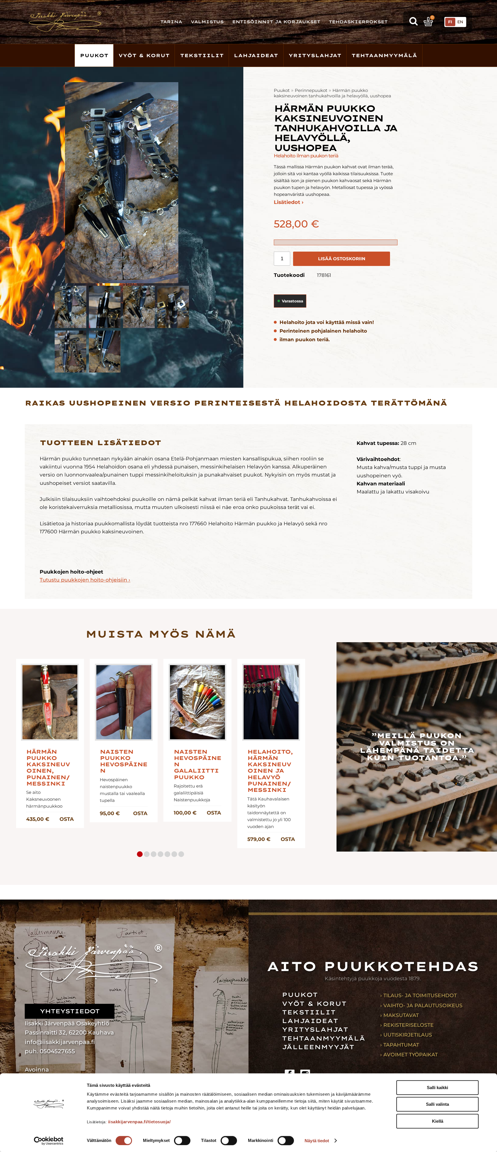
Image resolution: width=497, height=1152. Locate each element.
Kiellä (437, 1121)
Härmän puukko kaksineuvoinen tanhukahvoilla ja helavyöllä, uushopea (332, 93)
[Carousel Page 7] (181, 854)
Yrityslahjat (314, 55)
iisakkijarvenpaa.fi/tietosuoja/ (139, 1121)
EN (460, 21)
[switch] (182, 1140)
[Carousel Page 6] (174, 854)
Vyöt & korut (144, 55)
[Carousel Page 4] (160, 854)
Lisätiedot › (288, 202)
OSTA (67, 819)
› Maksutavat (399, 1015)
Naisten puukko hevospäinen (123, 761)
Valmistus (207, 21)
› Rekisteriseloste (407, 1025)
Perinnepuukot (311, 90)
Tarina (171, 21)
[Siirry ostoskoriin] (428, 21)
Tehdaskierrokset (358, 21)
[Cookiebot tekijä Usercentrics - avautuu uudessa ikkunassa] (49, 1140)
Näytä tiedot (317, 1140)
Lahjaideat (256, 55)
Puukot (94, 55)
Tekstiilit (202, 55)
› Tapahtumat (399, 1045)
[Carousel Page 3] (153, 854)
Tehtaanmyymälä (384, 55)
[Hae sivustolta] (413, 22)
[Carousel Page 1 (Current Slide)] (140, 854)
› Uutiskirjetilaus (406, 1035)
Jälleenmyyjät (318, 1047)
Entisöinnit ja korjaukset (276, 21)
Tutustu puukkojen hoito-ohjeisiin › (85, 580)
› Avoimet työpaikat (409, 1054)
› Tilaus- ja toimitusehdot (418, 995)
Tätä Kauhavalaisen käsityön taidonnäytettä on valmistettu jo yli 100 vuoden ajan (269, 812)
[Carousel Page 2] (147, 854)
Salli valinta (437, 1104)
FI (450, 21)
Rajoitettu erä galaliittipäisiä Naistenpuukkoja (192, 792)
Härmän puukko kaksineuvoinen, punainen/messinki (48, 768)
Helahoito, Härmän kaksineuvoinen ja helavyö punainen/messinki (270, 771)
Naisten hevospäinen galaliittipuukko (197, 765)
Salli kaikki (437, 1087)
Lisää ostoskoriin (341, 258)
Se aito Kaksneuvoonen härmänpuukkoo (44, 799)
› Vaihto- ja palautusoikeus (421, 1005)
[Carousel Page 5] (167, 854)
